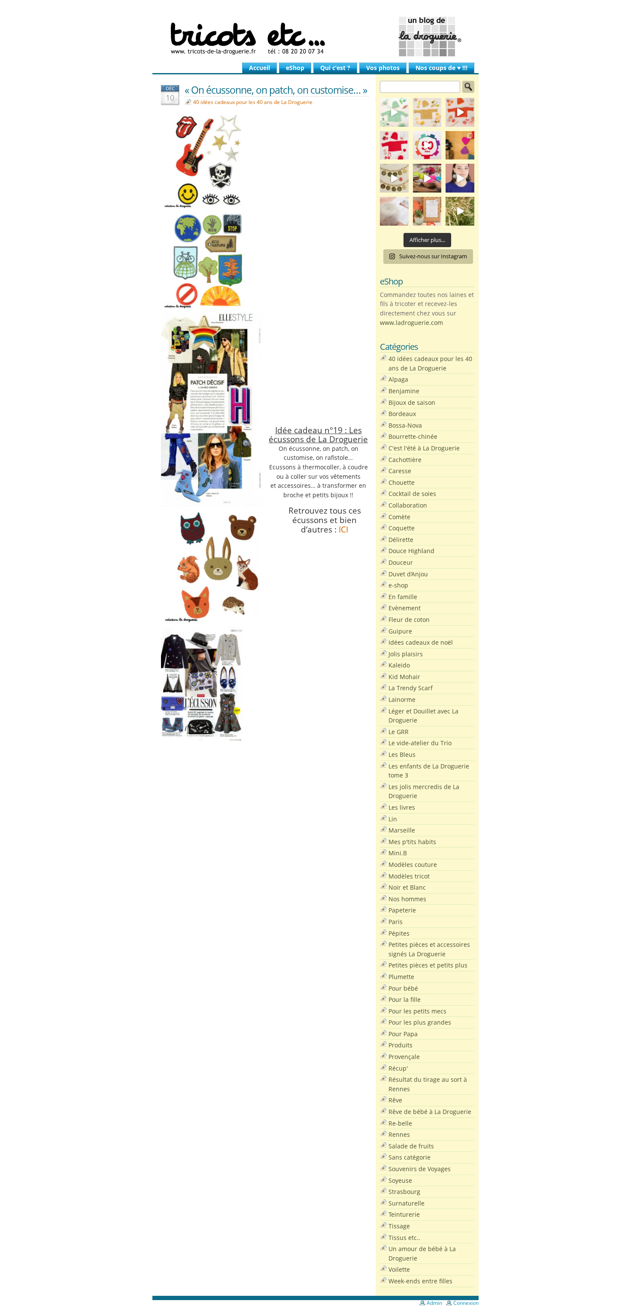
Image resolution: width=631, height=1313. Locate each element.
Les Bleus (402, 754)
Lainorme (402, 699)
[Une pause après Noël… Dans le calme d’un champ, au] (460, 211)
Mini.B (397, 853)
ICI (343, 529)
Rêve (395, 1100)
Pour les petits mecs (417, 1011)
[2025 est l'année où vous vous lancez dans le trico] (394, 211)
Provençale (404, 1057)
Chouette (401, 482)
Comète (399, 517)
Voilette (399, 1269)
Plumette (401, 977)
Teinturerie (404, 1214)
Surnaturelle (406, 1203)
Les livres (401, 807)
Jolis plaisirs (405, 654)
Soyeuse (400, 1180)
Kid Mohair (404, 677)
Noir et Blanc (407, 887)
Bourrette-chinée (412, 436)
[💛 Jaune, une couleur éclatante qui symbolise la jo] (427, 112)
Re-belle (400, 1123)
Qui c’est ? (335, 68)
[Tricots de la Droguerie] (315, 36)
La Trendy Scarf (410, 688)
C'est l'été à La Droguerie (424, 448)
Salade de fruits (411, 1146)
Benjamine (403, 391)
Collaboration (407, 505)
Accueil (259, 68)
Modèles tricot (409, 876)
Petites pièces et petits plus (427, 965)
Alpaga (398, 379)
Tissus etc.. (404, 1237)
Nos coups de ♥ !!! (441, 68)
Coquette (401, 528)
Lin (392, 819)
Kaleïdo (399, 665)
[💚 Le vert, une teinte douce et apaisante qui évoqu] (394, 112)
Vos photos (383, 68)
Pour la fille (404, 999)
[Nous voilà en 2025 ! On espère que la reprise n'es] (460, 145)
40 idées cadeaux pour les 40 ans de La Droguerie (252, 102)
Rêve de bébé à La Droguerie (429, 1112)
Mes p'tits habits (412, 842)
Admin (434, 1303)
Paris (395, 922)
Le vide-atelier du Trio (420, 743)
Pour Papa (403, 1034)
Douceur (400, 562)
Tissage (399, 1226)
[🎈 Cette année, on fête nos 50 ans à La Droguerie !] (394, 145)
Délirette (400, 540)
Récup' (398, 1068)
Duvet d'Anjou (408, 574)
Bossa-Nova (405, 425)
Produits (400, 1045)
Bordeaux (402, 414)
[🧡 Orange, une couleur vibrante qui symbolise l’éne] (460, 112)
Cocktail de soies (412, 494)
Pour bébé (403, 988)
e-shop (398, 585)
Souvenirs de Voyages (419, 1169)
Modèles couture (412, 864)
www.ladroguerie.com (411, 322)
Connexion (466, 1303)
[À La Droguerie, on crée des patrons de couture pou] (427, 211)
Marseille (401, 830)
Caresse (399, 471)
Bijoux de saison (411, 402)
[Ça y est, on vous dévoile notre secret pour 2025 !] (427, 145)
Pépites (399, 933)
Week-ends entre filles (420, 1281)
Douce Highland (411, 551)
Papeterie (402, 910)
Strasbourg (404, 1192)
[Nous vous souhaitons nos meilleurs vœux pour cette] (394, 178)
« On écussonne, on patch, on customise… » (276, 90)
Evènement (404, 608)
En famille (402, 597)
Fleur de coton (409, 619)
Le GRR (398, 732)
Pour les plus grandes (419, 1022)
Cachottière (405, 460)
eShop (295, 68)
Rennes (399, 1134)
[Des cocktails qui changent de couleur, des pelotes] (427, 178)
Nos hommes (407, 899)
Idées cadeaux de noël (420, 642)
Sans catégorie (409, 1157)
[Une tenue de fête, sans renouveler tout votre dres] (460, 178)
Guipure (400, 631)
